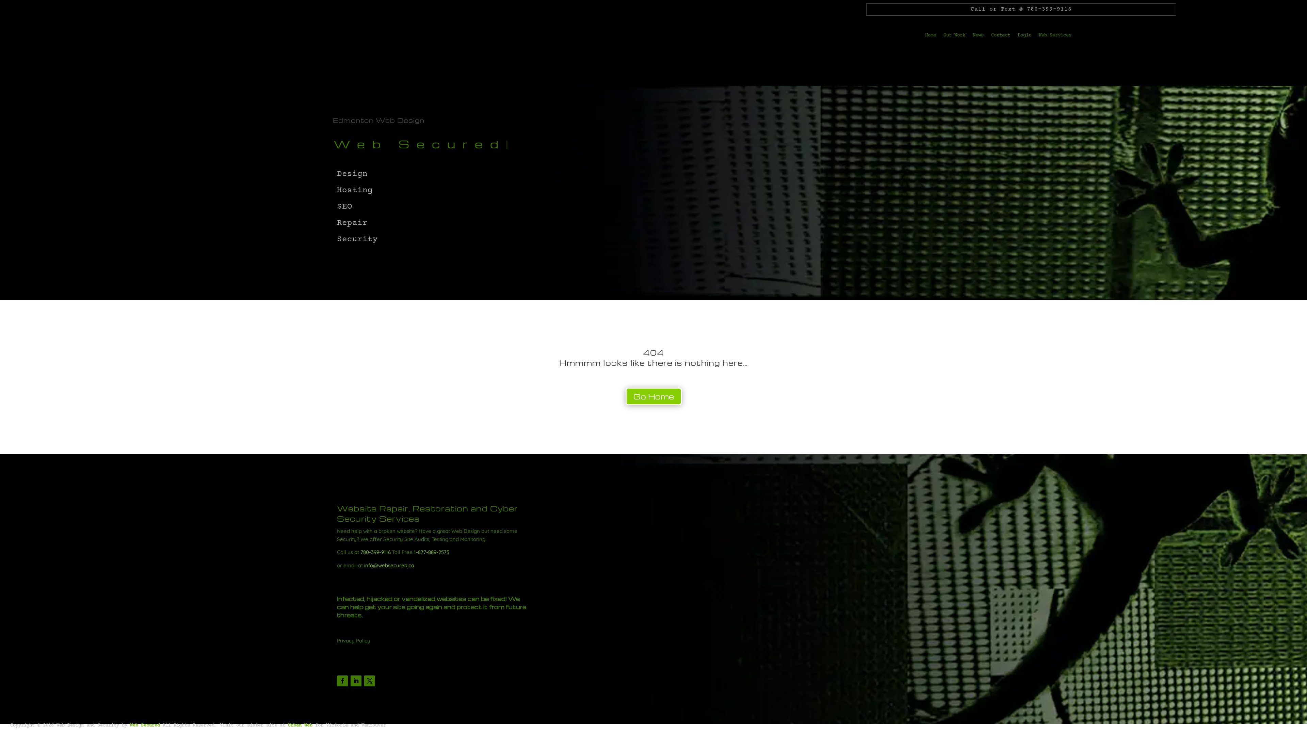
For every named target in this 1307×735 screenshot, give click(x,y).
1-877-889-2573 (431, 552)
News (978, 35)
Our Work (954, 35)
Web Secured (145, 725)
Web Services (1055, 35)
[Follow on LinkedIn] (356, 680)
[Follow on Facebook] (342, 680)
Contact (1000, 35)
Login (1024, 35)
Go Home (653, 396)
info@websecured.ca (389, 565)
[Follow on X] (369, 680)
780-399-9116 (375, 552)
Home (930, 35)
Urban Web (300, 725)
